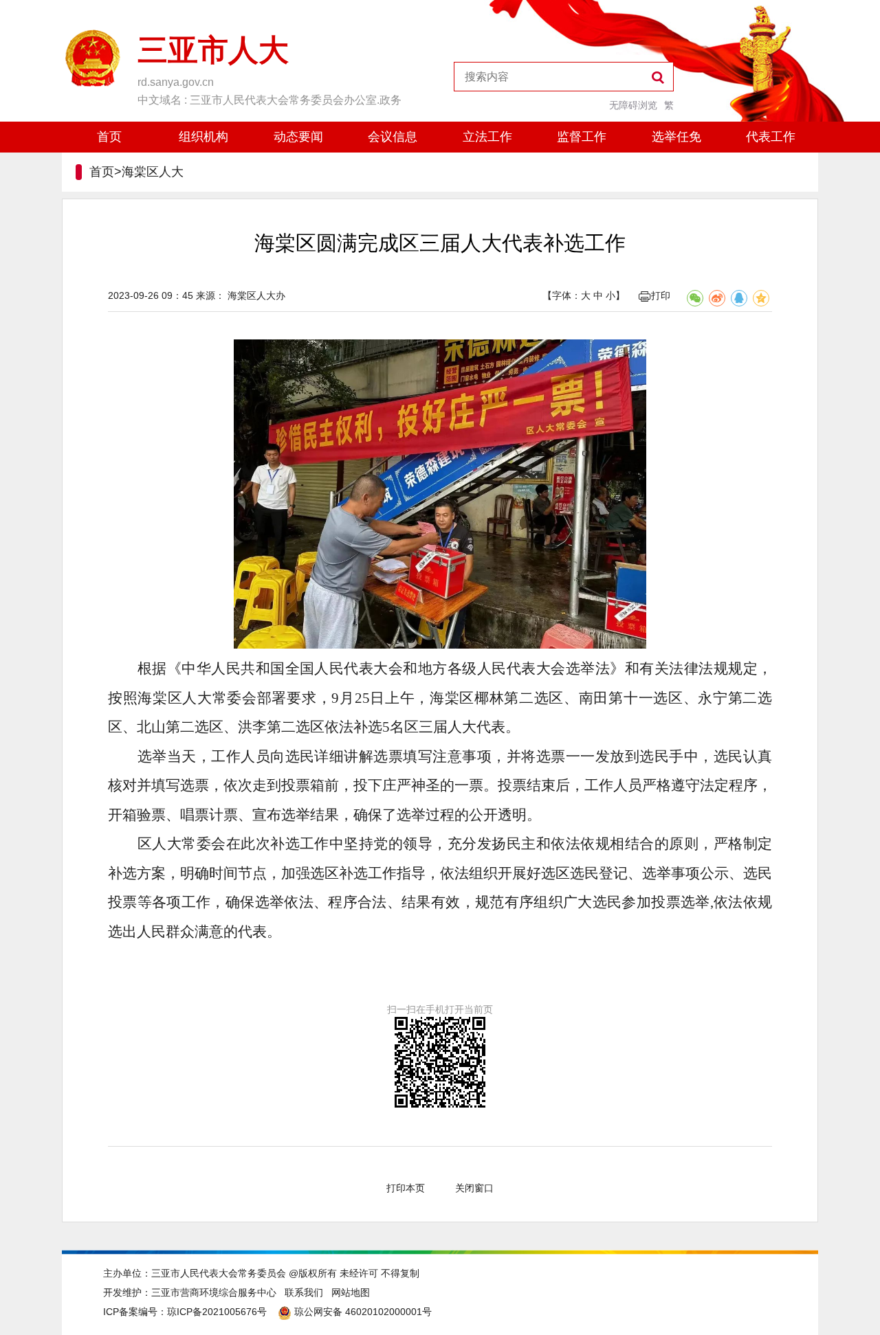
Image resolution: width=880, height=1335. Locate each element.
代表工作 (770, 137)
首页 (109, 137)
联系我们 (304, 1292)
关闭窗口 (474, 1187)
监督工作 (581, 137)
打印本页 (405, 1187)
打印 (660, 295)
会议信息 (392, 137)
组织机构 (203, 137)
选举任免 (676, 137)
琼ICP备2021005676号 (217, 1311)
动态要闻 (298, 137)
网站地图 (350, 1292)
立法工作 (487, 137)
